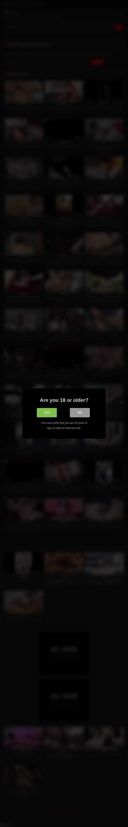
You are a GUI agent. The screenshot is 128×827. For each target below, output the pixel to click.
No (80, 412)
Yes (47, 412)
